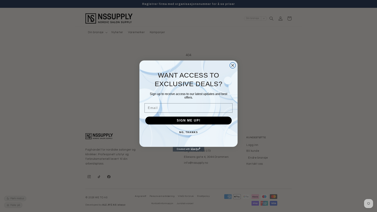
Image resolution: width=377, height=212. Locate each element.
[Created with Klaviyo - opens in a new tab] (188, 149)
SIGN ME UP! (188, 120)
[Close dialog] (233, 65)
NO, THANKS (188, 132)
